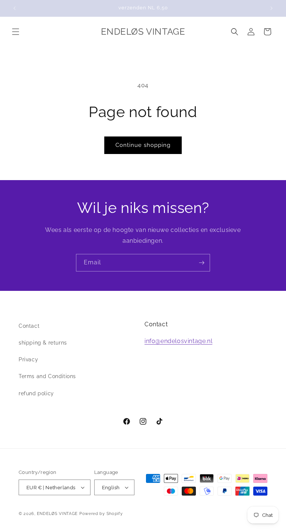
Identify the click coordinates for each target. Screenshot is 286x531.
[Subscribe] (201, 262)
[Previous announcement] (14, 8)
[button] (15, 31)
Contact (29, 326)
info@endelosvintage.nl (178, 341)
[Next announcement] (271, 8)
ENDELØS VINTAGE (57, 513)
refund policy (36, 393)
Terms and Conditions (47, 376)
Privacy (28, 359)
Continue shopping (143, 145)
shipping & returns (43, 343)
